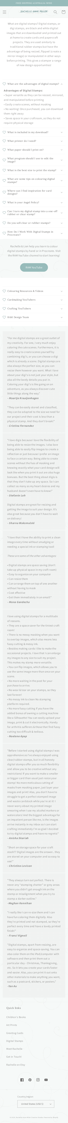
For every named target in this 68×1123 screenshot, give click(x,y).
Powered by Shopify (51, 1117)
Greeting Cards (14, 1033)
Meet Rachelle (14, 1048)
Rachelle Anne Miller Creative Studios (29, 1117)
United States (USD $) (32, 1103)
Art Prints (11, 1025)
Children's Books (16, 1017)
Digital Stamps (14, 1041)
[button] (4, 12)
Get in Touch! (14, 1056)
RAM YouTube (34, 267)
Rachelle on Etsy (15, 1064)
